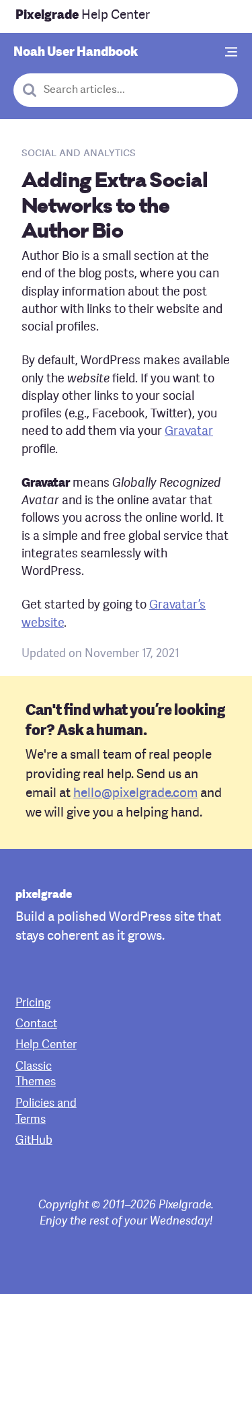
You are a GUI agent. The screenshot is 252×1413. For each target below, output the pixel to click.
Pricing (32, 1003)
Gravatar (189, 432)
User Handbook (75, 52)
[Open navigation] (232, 53)
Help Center (82, 15)
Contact (36, 1024)
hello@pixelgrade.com (135, 794)
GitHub (33, 1140)
